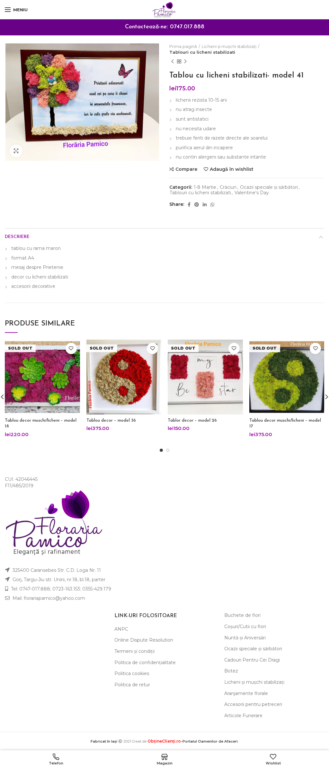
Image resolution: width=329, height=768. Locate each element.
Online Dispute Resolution (143, 640)
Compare (186, 169)
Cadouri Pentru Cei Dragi (252, 660)
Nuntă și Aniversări (245, 638)
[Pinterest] (196, 204)
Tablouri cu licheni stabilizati (202, 52)
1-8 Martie (205, 187)
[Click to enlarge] (16, 150)
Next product (185, 61)
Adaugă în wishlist (231, 169)
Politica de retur (132, 685)
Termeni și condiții (134, 651)
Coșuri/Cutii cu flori (245, 626)
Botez (231, 671)
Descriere (17, 236)
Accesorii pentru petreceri (253, 704)
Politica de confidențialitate (145, 662)
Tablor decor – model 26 (192, 420)
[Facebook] (189, 204)
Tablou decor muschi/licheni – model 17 (285, 423)
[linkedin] (205, 204)
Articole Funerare (243, 715)
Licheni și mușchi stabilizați (229, 46)
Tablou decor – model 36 (111, 420)
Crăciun (228, 187)
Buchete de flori (242, 615)
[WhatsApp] (212, 204)
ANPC (121, 629)
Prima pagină (183, 46)
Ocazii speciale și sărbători (269, 187)
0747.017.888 (187, 27)
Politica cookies (131, 673)
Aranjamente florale (246, 693)
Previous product (172, 61)
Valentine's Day (252, 193)
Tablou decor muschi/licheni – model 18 (40, 423)
